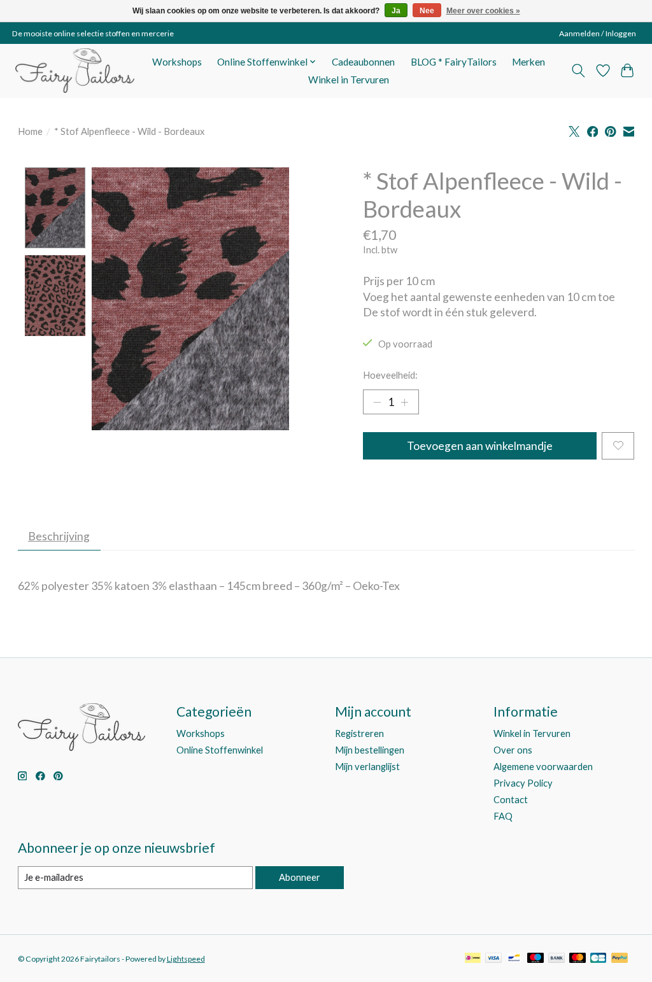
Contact (510, 799)
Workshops (177, 61)
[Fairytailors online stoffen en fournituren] (74, 70)
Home (30, 131)
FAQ (503, 816)
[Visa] (493, 959)
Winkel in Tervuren (348, 79)
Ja (396, 10)
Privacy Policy (523, 783)
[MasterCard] (577, 959)
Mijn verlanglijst (367, 766)
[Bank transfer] (556, 959)
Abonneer (299, 877)
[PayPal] (619, 959)
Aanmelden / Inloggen (597, 33)
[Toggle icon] (578, 70)
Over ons (512, 750)
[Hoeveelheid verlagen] (377, 401)
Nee (427, 10)
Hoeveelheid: (390, 375)
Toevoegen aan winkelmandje (480, 445)
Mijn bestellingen (369, 750)
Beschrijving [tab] (59, 536)
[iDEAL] (473, 959)
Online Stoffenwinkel (219, 750)
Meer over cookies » (483, 10)
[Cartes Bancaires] (598, 959)
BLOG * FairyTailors (454, 61)
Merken (528, 61)
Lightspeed (186, 959)
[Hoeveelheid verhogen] (404, 401)
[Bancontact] (514, 959)
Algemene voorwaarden (543, 766)
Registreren (359, 733)
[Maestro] (535, 959)
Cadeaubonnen (363, 61)
